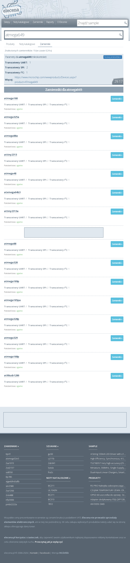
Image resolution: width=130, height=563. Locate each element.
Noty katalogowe (21, 22)
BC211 (51, 485)
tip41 (8, 453)
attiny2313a (11, 211)
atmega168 (11, 98)
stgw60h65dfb (12, 481)
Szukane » (52, 446)
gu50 (50, 453)
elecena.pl (12, 9)
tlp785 (9, 476)
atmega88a (11, 135)
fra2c (50, 472)
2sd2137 (10, 467)
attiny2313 (10, 154)
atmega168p (11, 356)
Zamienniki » (117, 98)
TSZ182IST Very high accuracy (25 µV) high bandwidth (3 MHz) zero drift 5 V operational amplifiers (108, 463)
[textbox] (100, 23)
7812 (50, 504)
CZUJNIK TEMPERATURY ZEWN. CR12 (108, 490)
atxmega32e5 (12, 458)
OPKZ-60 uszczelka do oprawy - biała (108, 494)
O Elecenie (62, 22)
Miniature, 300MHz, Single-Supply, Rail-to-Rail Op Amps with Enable (108, 467)
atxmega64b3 (12, 192)
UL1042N (52, 490)
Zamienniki (38, 22)
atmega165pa (12, 300)
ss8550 (9, 472)
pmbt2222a (11, 504)
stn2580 (10, 486)
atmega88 (10, 243)
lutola (51, 467)
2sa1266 (10, 490)
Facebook (45, 552)
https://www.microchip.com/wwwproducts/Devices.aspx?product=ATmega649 (45, 80)
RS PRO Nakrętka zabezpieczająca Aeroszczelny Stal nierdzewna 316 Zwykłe (108, 485)
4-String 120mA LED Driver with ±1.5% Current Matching (108, 453)
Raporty (50, 22)
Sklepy (7, 22)
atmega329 (11, 337)
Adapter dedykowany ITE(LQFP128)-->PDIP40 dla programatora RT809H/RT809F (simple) (108, 499)
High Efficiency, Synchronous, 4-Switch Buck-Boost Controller (108, 458)
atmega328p (11, 319)
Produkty (10, 44)
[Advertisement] (64, 233)
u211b (51, 458)
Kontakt (34, 552)
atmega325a (11, 117)
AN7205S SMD (97, 504)
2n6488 (9, 495)
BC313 (51, 499)
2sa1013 (10, 463)
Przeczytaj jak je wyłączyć (49, 541)
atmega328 (11, 262)
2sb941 (51, 463)
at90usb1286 (11, 375)
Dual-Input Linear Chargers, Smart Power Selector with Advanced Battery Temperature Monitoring (108, 472)
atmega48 (10, 173)
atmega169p (11, 281)
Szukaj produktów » (112, 57)
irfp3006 (10, 499)
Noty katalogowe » (58, 477)
